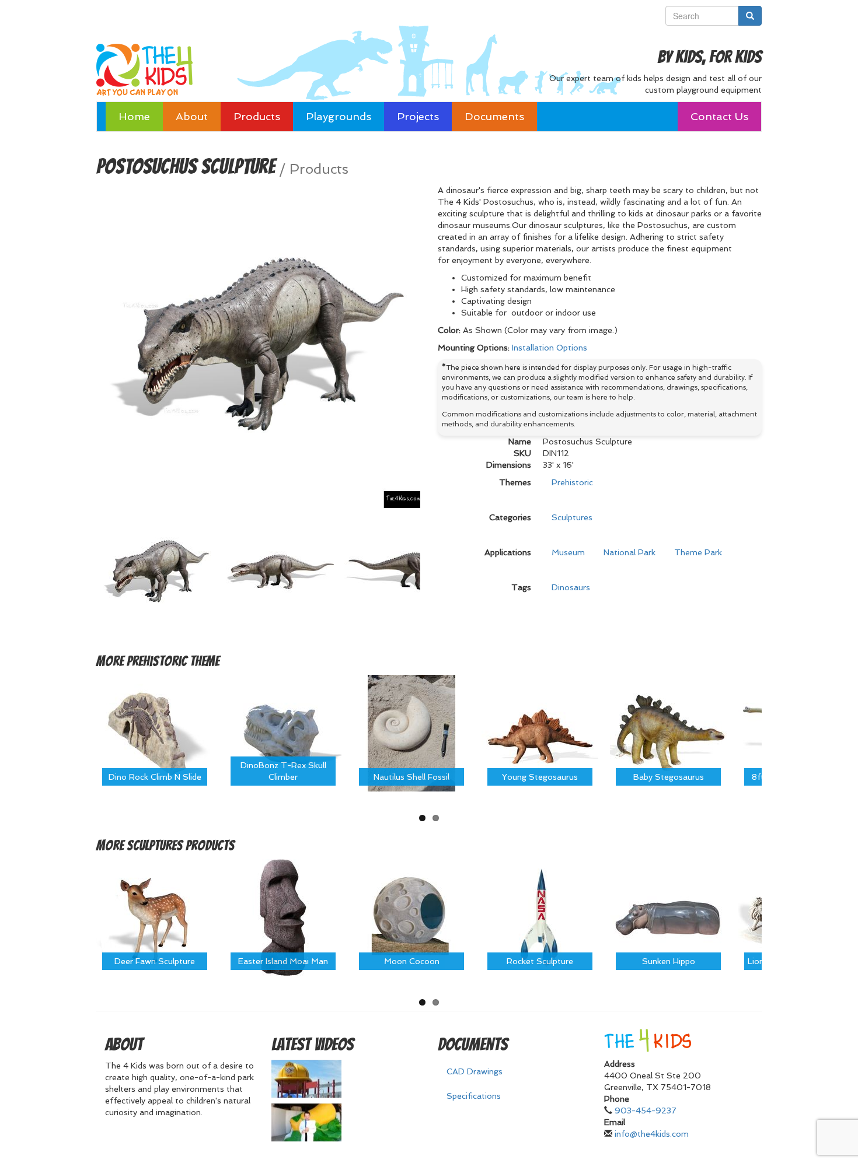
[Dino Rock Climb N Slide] (154, 732)
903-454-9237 (645, 1110)
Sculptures (572, 517)
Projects (418, 116)
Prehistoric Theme (173, 661)
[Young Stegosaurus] (540, 732)
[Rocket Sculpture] (540, 917)
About (192, 116)
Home (134, 116)
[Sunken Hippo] (668, 917)
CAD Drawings (475, 1071)
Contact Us (719, 116)
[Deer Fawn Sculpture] (154, 917)
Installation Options (549, 347)
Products (256, 116)
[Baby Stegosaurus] (668, 732)
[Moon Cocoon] (411, 917)
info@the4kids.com (652, 1134)
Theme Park (698, 552)
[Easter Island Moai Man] (283, 917)
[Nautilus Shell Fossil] (411, 732)
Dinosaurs (571, 587)
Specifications (474, 1096)
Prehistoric (572, 482)
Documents (494, 116)
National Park (629, 552)
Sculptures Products (181, 845)
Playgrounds (338, 116)
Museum (568, 552)
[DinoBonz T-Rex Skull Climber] (283, 732)
